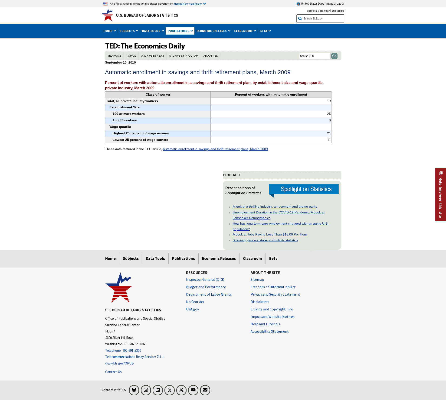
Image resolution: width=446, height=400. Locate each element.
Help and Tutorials (265, 324)
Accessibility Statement (270, 331)
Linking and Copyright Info (272, 309)
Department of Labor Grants (209, 294)
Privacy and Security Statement (275, 294)
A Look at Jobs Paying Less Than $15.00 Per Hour (270, 234)
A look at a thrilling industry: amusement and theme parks (275, 206)
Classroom (252, 258)
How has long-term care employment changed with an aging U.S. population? (280, 226)
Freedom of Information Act (273, 286)
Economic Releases (219, 258)
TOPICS (131, 55)
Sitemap (257, 279)
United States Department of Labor (322, 4)
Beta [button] (264, 31)
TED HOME (114, 55)
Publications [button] (179, 31)
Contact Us (113, 372)
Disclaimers (260, 301)
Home (110, 258)
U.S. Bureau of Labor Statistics (147, 15)
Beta (273, 258)
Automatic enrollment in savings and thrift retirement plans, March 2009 (215, 149)
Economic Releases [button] (212, 31)
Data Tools (155, 258)
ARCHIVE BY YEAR (152, 55)
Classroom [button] (243, 31)
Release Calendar (318, 10)
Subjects (131, 258)
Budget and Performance (206, 286)
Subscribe (337, 10)
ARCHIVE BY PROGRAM (183, 55)
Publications (183, 258)
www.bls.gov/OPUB (119, 363)
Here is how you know (188, 3)
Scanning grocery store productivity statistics (265, 240)
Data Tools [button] (151, 31)
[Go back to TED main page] (223, 46)
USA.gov (192, 309)
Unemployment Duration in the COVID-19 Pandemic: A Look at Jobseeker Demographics (279, 215)
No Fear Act (195, 301)
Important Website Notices (273, 316)
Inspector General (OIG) (205, 279)
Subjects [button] (127, 31)
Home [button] (108, 31)
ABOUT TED (210, 55)
